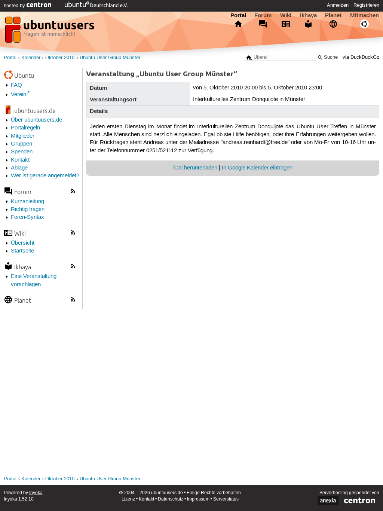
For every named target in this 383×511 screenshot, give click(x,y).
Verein (18, 94)
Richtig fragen (28, 209)
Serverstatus (226, 499)
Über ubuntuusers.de (36, 120)
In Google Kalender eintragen (257, 168)
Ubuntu (24, 75)
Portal (238, 15)
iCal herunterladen (195, 168)
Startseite (22, 251)
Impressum (198, 499)
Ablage (19, 168)
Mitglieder (22, 136)
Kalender (30, 58)
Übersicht (22, 243)
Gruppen (21, 144)
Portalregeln (25, 128)
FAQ (16, 85)
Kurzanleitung (27, 201)
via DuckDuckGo (361, 57)
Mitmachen (364, 15)
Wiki (285, 15)
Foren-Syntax (27, 217)
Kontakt (20, 160)
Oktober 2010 (59, 58)
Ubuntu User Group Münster (110, 58)
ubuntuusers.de (35, 110)
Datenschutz (170, 499)
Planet (333, 15)
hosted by (15, 6)
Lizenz (128, 499)
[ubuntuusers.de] (50, 32)
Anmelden (338, 5)
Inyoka (36, 493)
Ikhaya (308, 15)
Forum (263, 15)
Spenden (22, 152)
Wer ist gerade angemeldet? (45, 175)
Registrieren (366, 5)
